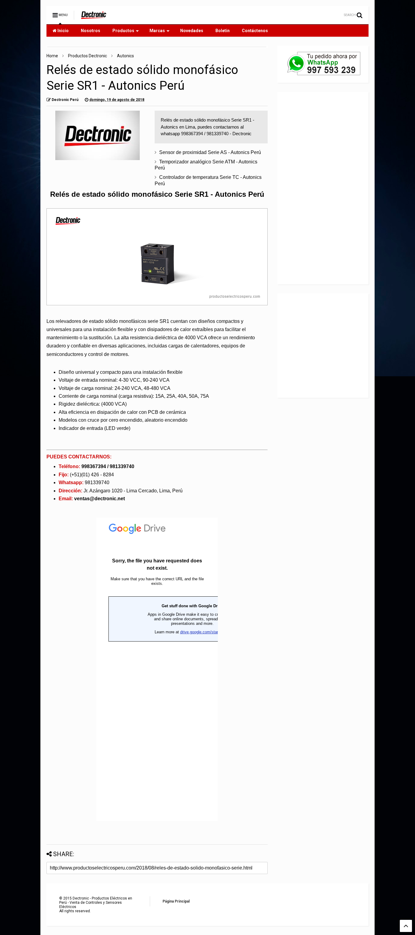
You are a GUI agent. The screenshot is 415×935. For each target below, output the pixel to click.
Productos (123, 30)
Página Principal (176, 901)
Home (52, 55)
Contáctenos (255, 30)
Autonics (125, 55)
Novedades (191, 30)
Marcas (157, 30)
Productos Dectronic (87, 55)
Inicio (63, 30)
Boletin (222, 30)
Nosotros (90, 30)
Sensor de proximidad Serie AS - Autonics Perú (210, 152)
